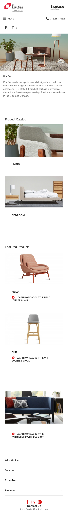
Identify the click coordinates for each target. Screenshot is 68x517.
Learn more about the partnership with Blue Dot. (28, 435)
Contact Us (34, 506)
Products (10, 490)
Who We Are (12, 460)
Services (10, 470)
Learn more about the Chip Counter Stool (30, 359)
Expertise (10, 480)
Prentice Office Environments (37, 509)
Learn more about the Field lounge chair (31, 299)
